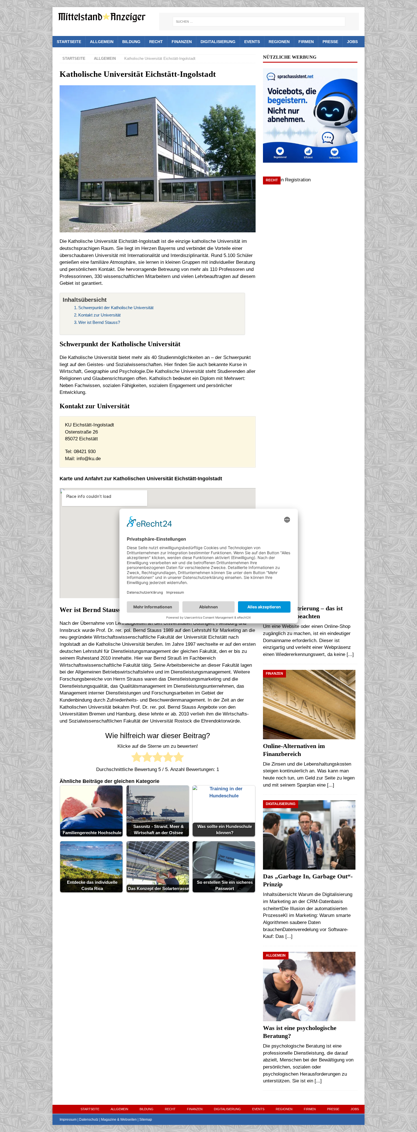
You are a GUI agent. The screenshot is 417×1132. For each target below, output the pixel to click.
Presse (330, 41)
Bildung (131, 41)
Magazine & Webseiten (119, 1120)
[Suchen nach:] (259, 21)
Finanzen (182, 41)
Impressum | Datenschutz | (80, 1120)
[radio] (136, 758)
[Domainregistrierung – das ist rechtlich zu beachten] (310, 389)
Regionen (279, 41)
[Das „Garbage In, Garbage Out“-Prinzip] (310, 835)
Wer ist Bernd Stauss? (99, 322)
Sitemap (145, 1120)
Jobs (352, 41)
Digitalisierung (218, 41)
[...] (350, 654)
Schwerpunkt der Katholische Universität (115, 307)
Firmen (306, 41)
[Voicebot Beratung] (310, 159)
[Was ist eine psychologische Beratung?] (310, 986)
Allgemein (101, 41)
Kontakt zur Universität (99, 315)
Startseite (69, 41)
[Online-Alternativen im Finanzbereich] (310, 704)
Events (252, 41)
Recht (156, 41)
